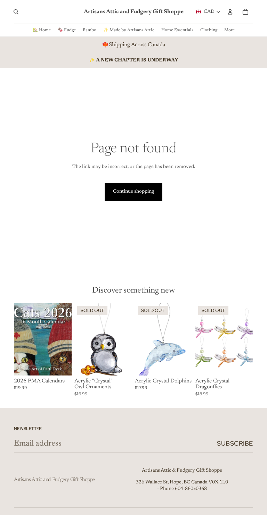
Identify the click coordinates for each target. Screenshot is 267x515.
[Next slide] (64, 339)
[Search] (16, 11)
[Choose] (61, 364)
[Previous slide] (21, 339)
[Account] (230, 11)
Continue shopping (133, 191)
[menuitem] (229, 30)
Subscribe (235, 443)
